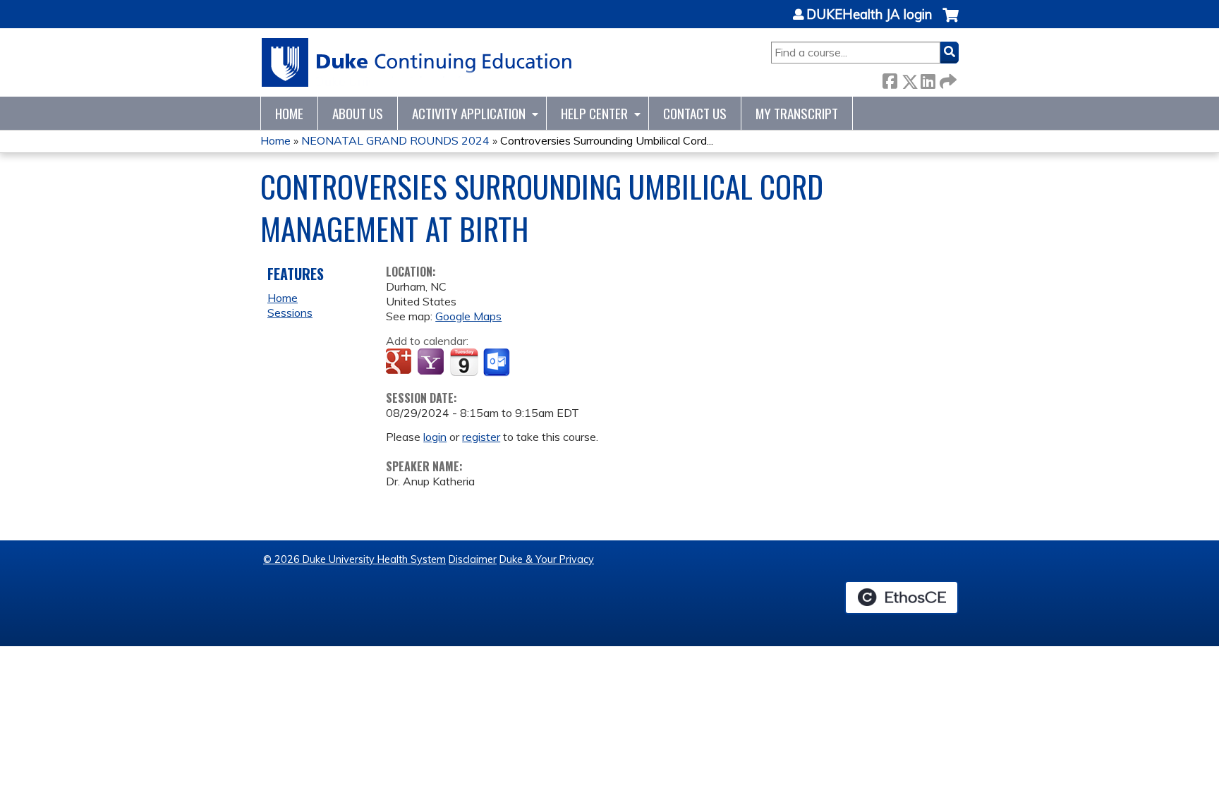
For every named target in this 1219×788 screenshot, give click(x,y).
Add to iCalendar (463, 362)
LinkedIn (928, 79)
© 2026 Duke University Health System (354, 559)
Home (289, 113)
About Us (357, 113)
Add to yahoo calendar (432, 362)
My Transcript (797, 113)
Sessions (290, 312)
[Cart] (950, 22)
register (481, 437)
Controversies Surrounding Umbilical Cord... (606, 140)
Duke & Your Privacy (546, 559)
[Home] (417, 62)
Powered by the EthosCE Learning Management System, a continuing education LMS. (901, 597)
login (435, 437)
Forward (947, 79)
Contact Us (695, 113)
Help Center (594, 113)
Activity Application (469, 113)
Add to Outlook (497, 362)
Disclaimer (473, 559)
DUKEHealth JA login (869, 14)
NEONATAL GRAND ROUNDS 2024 (395, 140)
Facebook (890, 79)
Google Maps (468, 316)
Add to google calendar (400, 362)
